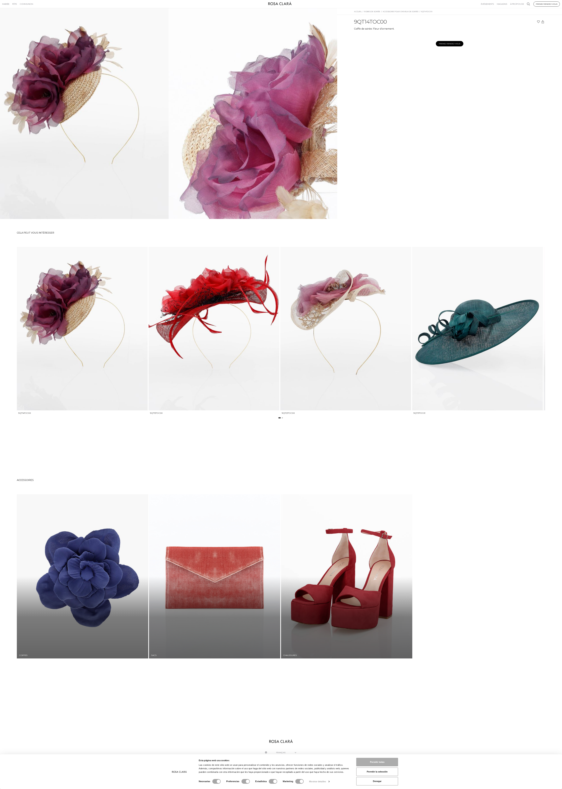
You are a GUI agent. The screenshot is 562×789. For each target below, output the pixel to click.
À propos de (517, 4)
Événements (487, 4)
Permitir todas (377, 762)
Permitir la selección (377, 771)
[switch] (245, 781)
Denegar (377, 781)
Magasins (502, 4)
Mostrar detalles (317, 781)
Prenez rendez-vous (546, 4)
